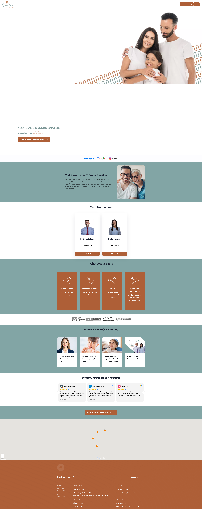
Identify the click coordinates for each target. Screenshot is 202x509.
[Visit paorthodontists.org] (123, 319)
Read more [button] (63, 399)
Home (56, 4)
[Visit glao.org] (108, 319)
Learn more (66, 306)
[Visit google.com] (101, 158)
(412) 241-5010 (80, 503)
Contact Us (134, 477)
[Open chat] (101, 467)
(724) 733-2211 (80, 489)
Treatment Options (76, 4)
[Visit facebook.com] (89, 158)
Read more (87, 253)
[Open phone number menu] (196, 4)
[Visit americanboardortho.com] (93, 319)
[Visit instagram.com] (113, 158)
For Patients (89, 4)
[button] (143, 392)
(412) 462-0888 (123, 489)
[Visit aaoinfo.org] (78, 319)
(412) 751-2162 (122, 503)
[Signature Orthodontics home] (8, 4)
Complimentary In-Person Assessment (32, 139)
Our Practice (64, 4)
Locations (99, 4)
